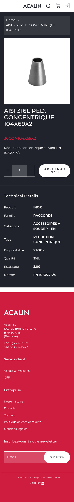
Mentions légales (15, 429)
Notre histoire (13, 401)
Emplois (9, 408)
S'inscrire (57, 457)
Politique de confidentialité (22, 422)
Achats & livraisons (17, 371)
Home (11, 20)
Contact (9, 415)
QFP (7, 377)
